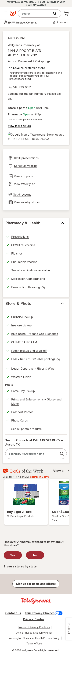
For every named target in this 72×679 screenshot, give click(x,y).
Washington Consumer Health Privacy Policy (34, 638)
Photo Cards (19, 420)
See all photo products (26, 429)
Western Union (21, 377)
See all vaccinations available (30, 271)
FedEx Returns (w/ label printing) (33, 359)
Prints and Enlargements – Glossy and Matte (36, 401)
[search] (62, 453)
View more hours (19, 126)
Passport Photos (22, 412)
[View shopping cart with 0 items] (66, 13)
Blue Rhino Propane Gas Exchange (34, 334)
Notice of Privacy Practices (34, 627)
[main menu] (5, 13)
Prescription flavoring (25, 287)
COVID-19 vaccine (23, 245)
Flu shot (16, 253)
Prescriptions (20, 236)
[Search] (56, 13)
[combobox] (35, 13)
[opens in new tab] (36, 136)
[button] (60, 22)
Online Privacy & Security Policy (34, 632)
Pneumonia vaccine (24, 262)
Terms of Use (34, 643)
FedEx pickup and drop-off (29, 351)
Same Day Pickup (23, 391)
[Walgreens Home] (13, 13)
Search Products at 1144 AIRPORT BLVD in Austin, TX (34, 442)
